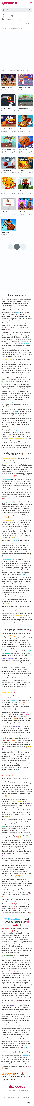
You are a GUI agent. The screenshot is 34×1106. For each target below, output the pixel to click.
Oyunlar (28, 23)
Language (27, 1103)
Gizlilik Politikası (23, 1090)
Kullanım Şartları (11, 1090)
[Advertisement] (17, 50)
